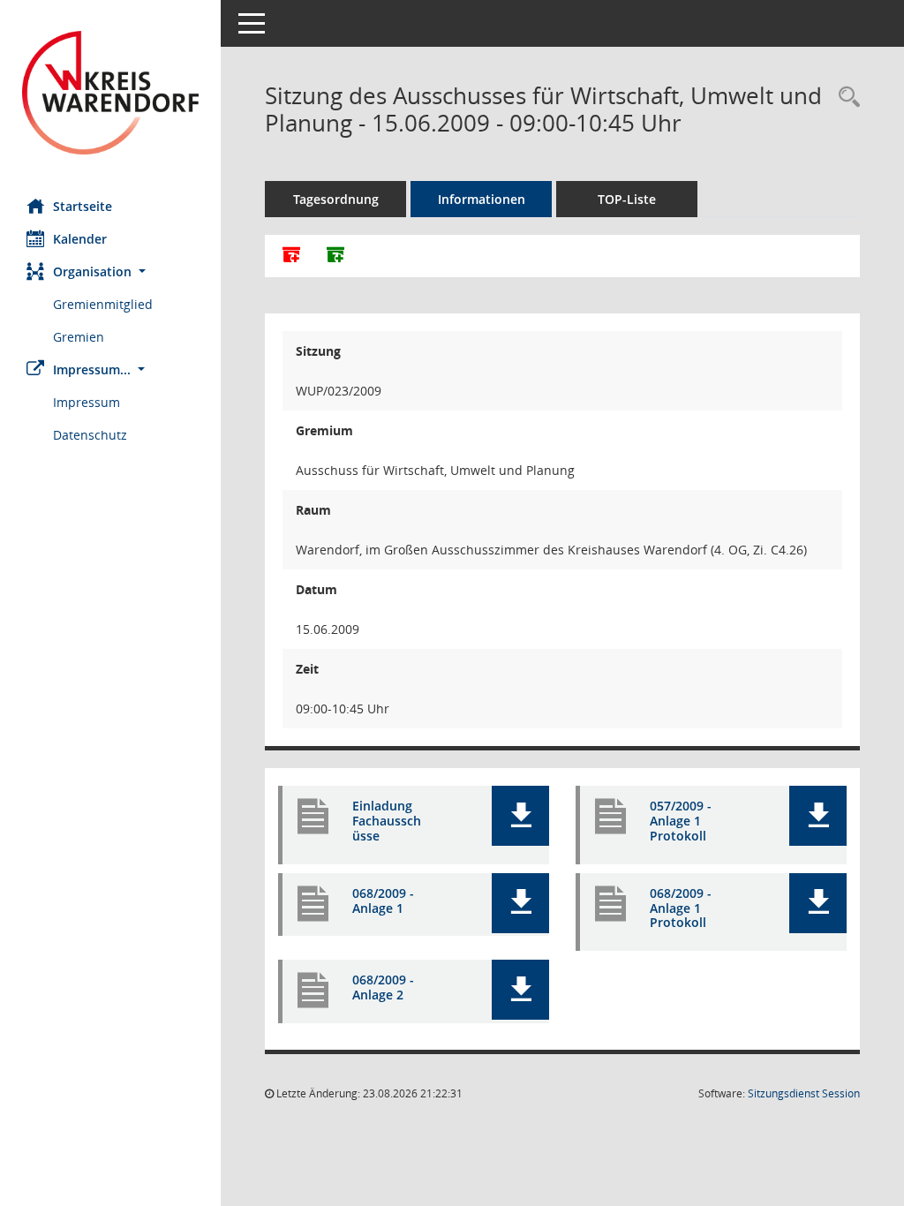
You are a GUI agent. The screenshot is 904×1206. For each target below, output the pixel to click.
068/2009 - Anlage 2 (383, 987)
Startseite (82, 206)
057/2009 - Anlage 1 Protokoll (681, 820)
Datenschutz (90, 434)
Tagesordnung (336, 199)
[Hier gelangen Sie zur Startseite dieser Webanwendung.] (110, 93)
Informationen (481, 199)
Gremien (78, 336)
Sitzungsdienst (804, 1093)
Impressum (86, 402)
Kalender (80, 238)
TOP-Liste (627, 199)
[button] (110, 271)
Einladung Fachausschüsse (386, 820)
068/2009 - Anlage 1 (383, 900)
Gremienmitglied (103, 304)
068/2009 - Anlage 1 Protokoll (681, 908)
